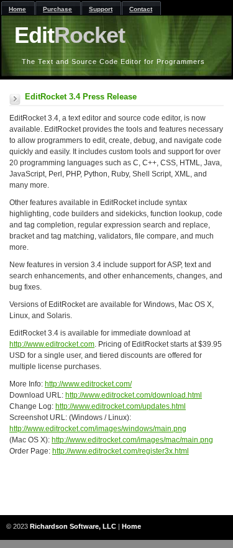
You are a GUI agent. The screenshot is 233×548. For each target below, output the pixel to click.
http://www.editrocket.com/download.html (133, 395)
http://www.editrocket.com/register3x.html (120, 451)
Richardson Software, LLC (73, 526)
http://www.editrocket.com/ (88, 384)
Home (131, 526)
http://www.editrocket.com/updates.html (120, 406)
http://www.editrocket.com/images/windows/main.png (97, 428)
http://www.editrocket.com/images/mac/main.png (132, 440)
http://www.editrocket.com (51, 344)
